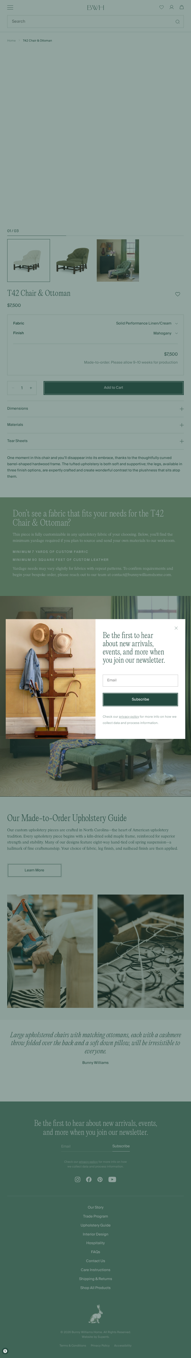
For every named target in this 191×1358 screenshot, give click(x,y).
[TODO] (176, 628)
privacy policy (129, 716)
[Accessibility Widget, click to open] (5, 1351)
